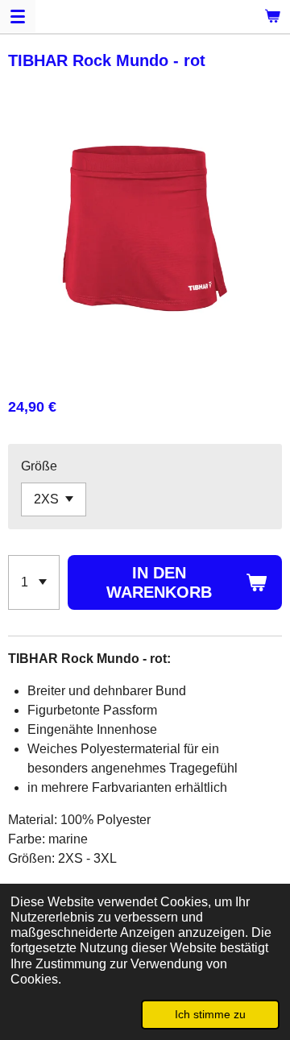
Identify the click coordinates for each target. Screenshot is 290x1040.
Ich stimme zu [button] (210, 1014)
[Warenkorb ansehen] (272, 16)
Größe (39, 466)
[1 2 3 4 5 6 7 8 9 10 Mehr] (34, 582)
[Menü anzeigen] (17, 16)
